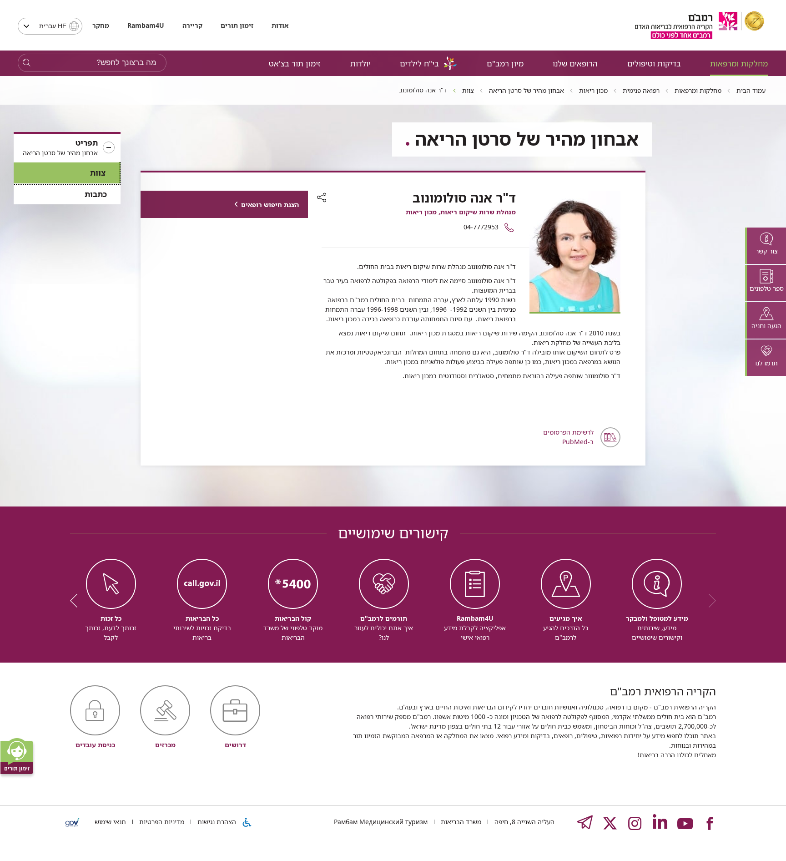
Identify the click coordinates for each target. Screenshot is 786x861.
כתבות (96, 194)
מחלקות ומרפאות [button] (739, 63)
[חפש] (26, 63)
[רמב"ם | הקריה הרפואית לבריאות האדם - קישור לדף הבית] (699, 25)
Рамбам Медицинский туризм (381, 821)
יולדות (360, 63)
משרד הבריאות (460, 821)
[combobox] (50, 26)
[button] (67, 148)
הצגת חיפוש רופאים (270, 204)
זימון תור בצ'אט (295, 63)
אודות (280, 25)
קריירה (192, 25)
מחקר (100, 25)
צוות (98, 172)
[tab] (765, 246)
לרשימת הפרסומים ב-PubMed (568, 437)
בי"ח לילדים (419, 63)
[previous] (709, 600)
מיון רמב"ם (505, 63)
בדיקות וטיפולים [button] (654, 63)
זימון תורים (237, 25)
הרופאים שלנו (575, 63)
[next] (77, 600)
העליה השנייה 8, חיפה (523, 821)
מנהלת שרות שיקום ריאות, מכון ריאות (461, 212)
